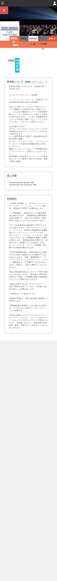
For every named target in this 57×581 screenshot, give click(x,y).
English (10, 60)
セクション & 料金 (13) (42, 43)
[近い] (4, 10)
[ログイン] (54, 3)
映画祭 (24, 38)
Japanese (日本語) (18, 65)
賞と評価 (12, 175)
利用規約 (12, 198)
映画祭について (27, 81)
